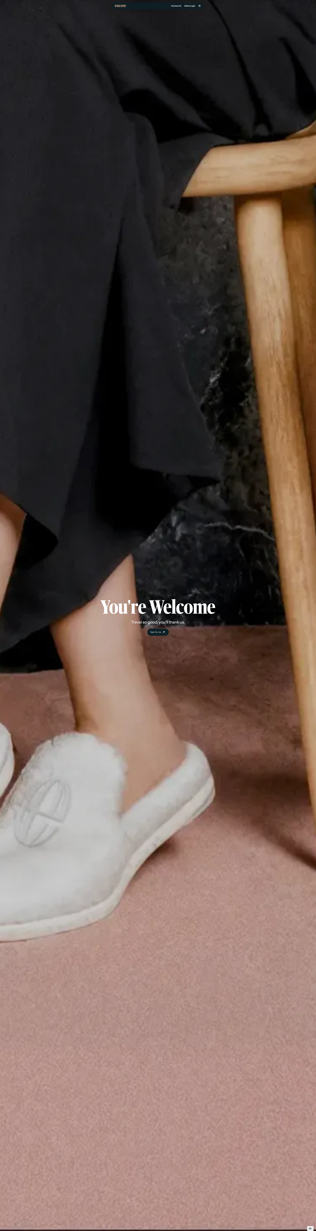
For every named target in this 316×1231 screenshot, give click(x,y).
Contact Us (176, 6)
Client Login (189, 6)
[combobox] (310, 1228)
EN (310, 1228)
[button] (199, 6)
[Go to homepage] (121, 6)
